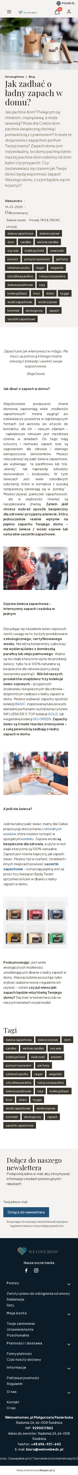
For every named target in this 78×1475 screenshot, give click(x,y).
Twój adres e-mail (15, 1202)
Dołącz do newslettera (26, 1212)
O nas (11, 1408)
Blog (32, 76)
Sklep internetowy (34, 1470)
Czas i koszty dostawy (24, 1359)
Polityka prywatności (23, 1378)
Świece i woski (16, 220)
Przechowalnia (18, 1335)
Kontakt (13, 1402)
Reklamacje (15, 1299)
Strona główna (14, 76)
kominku (27, 839)
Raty (10, 1305)
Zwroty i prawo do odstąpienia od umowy (38, 1293)
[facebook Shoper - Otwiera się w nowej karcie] (26, 1270)
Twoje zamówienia (21, 1323)
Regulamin (15, 1383)
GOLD (53, 714)
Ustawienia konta (20, 1329)
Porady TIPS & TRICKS (44, 220)
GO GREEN (42, 719)
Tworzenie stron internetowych (54, 1458)
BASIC (20, 704)
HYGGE (11, 227)
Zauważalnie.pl (18, 1458)
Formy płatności (19, 1353)
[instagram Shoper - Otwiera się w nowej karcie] (36, 1270)
